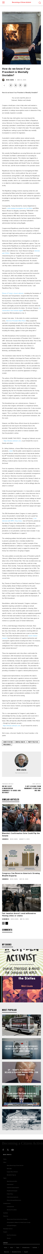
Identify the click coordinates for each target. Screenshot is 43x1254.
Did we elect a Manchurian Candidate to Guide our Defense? (11, 789)
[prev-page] (3, 923)
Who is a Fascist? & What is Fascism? (21, 1025)
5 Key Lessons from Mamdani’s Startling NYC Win (32, 788)
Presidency (7, 744)
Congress (5, 839)
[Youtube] (12, 1150)
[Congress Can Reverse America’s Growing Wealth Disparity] (21, 857)
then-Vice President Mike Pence (16, 321)
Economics (5, 919)
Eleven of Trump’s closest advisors (12, 293)
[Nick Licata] (4, 80)
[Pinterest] (20, 85)
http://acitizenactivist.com (21, 772)
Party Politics (33, 742)
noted (11, 451)
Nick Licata (10, 79)
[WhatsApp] (25, 85)
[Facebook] (11, 85)
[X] (15, 85)
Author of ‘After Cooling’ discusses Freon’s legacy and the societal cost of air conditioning (21, 1048)
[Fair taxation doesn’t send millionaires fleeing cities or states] (21, 897)
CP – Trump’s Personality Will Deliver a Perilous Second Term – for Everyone (21, 1072)
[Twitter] (8, 1150)
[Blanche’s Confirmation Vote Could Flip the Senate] (21, 817)
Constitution (8, 742)
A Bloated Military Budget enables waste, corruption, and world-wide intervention (21, 1119)
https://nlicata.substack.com (12, 441)
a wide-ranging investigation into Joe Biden (19, 208)
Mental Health (20, 742)
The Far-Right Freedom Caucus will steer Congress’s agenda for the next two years (21, 1096)
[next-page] (6, 923)
